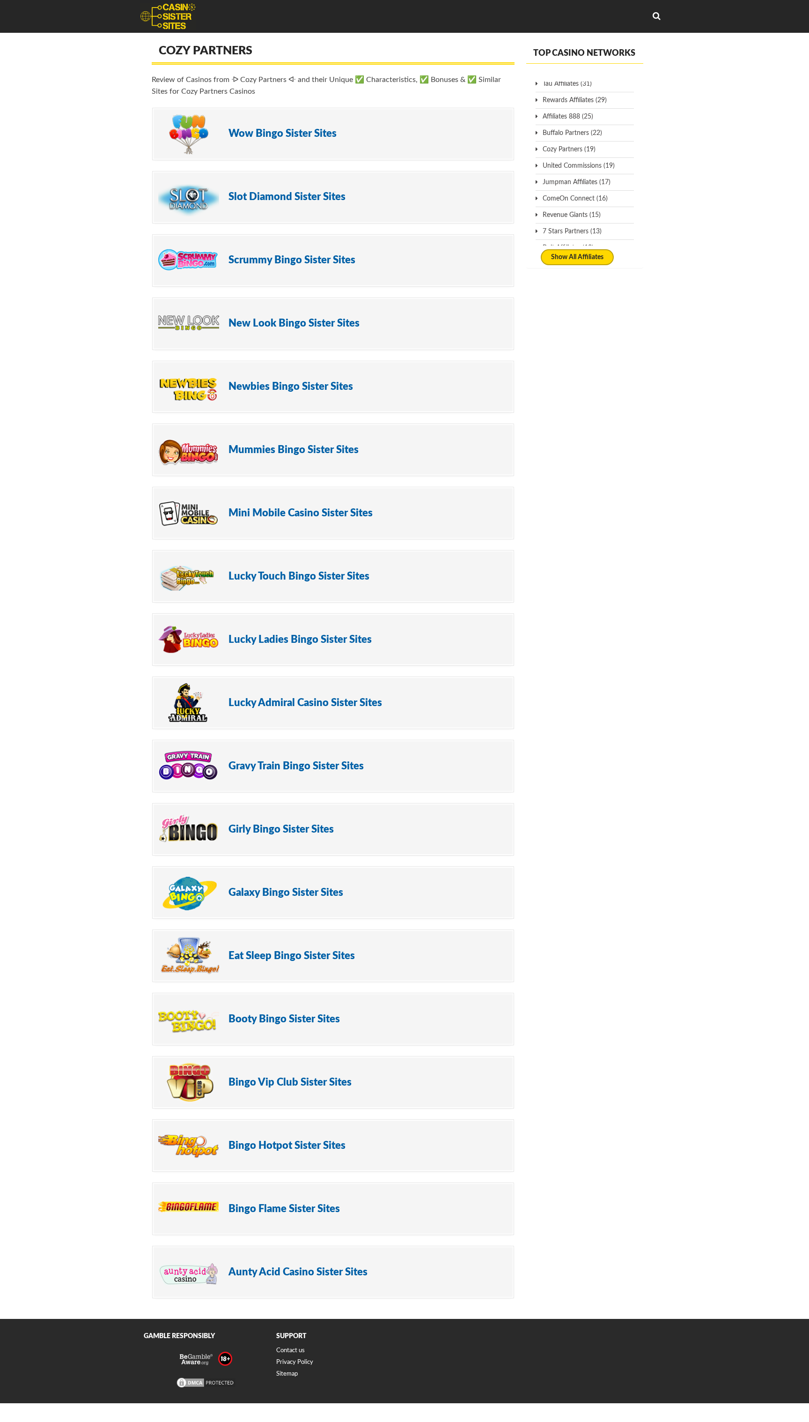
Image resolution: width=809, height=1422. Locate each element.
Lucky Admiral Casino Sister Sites (305, 703)
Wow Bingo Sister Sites (282, 133)
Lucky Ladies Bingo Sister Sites (300, 639)
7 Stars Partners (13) (572, 231)
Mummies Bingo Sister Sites (293, 450)
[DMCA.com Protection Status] (206, 1387)
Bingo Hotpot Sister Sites (287, 1145)
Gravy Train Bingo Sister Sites (296, 766)
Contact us (290, 1351)
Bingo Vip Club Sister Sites (290, 1082)
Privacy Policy (294, 1362)
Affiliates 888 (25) (568, 116)
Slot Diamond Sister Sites (287, 197)
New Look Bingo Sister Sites (294, 323)
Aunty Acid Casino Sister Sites (298, 1272)
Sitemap (287, 1374)
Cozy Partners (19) (569, 149)
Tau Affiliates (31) (567, 84)
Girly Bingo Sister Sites (281, 829)
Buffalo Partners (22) (572, 133)
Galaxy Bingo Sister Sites (285, 892)
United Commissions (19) (579, 166)
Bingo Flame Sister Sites (284, 1209)
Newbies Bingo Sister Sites (290, 386)
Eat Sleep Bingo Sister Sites (291, 956)
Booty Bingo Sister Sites (284, 1019)
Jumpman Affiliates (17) (576, 182)
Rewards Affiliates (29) (575, 100)
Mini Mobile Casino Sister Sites (300, 513)
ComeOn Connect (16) (575, 198)
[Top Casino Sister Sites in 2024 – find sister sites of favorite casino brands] (168, 16)
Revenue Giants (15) (572, 215)
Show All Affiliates (577, 257)
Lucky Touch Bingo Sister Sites (298, 576)
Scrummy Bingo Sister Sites (291, 260)
